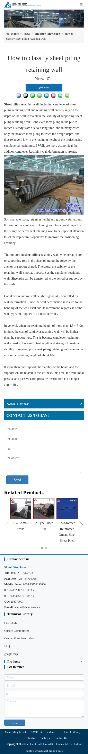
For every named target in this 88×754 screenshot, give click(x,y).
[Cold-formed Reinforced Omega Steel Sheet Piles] (67, 508)
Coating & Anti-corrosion (19, 638)
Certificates (29, 737)
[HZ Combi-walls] (20, 508)
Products (50, 731)
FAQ (7, 646)
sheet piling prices (52, 750)
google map (11, 654)
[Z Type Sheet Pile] (43, 508)
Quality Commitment (16, 630)
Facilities (44, 737)
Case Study (10, 623)
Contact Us (61, 737)
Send (17, 480)
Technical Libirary (70, 731)
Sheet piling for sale (16, 731)
